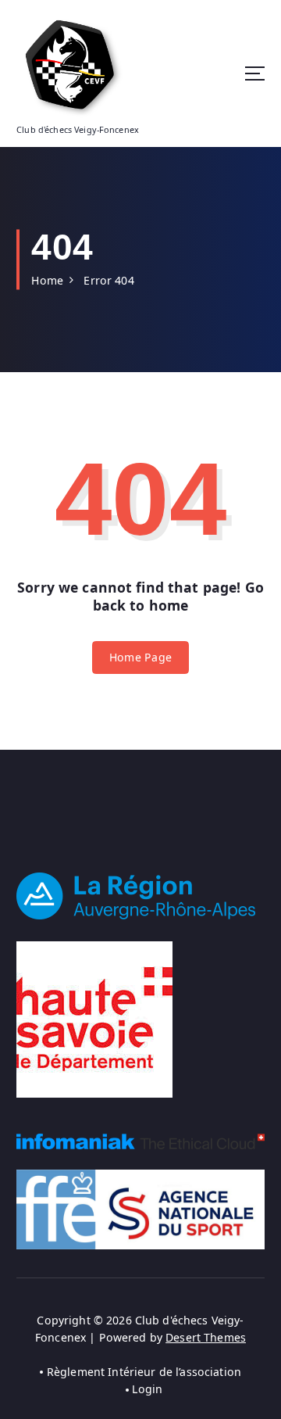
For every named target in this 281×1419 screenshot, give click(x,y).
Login (147, 1388)
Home (47, 280)
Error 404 (108, 280)
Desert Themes (205, 1337)
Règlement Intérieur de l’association (144, 1371)
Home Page (140, 657)
